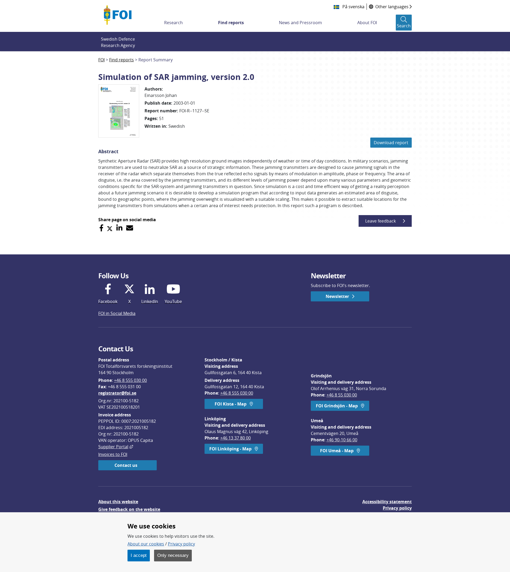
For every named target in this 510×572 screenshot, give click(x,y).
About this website (118, 502)
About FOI (367, 22)
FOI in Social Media (116, 313)
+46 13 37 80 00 (235, 438)
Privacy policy (397, 508)
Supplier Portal (115, 447)
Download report (391, 143)
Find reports (231, 22)
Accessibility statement (387, 502)
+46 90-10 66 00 (341, 440)
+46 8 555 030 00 (130, 380)
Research (173, 22)
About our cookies (146, 544)
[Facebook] (101, 228)
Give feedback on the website (129, 509)
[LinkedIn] (119, 228)
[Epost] (129, 228)
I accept (139, 555)
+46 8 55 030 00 (341, 395)
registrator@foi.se (117, 393)
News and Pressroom (300, 22)
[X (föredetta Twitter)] (110, 228)
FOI (101, 60)
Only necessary (173, 555)
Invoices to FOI (112, 454)
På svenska (352, 7)
